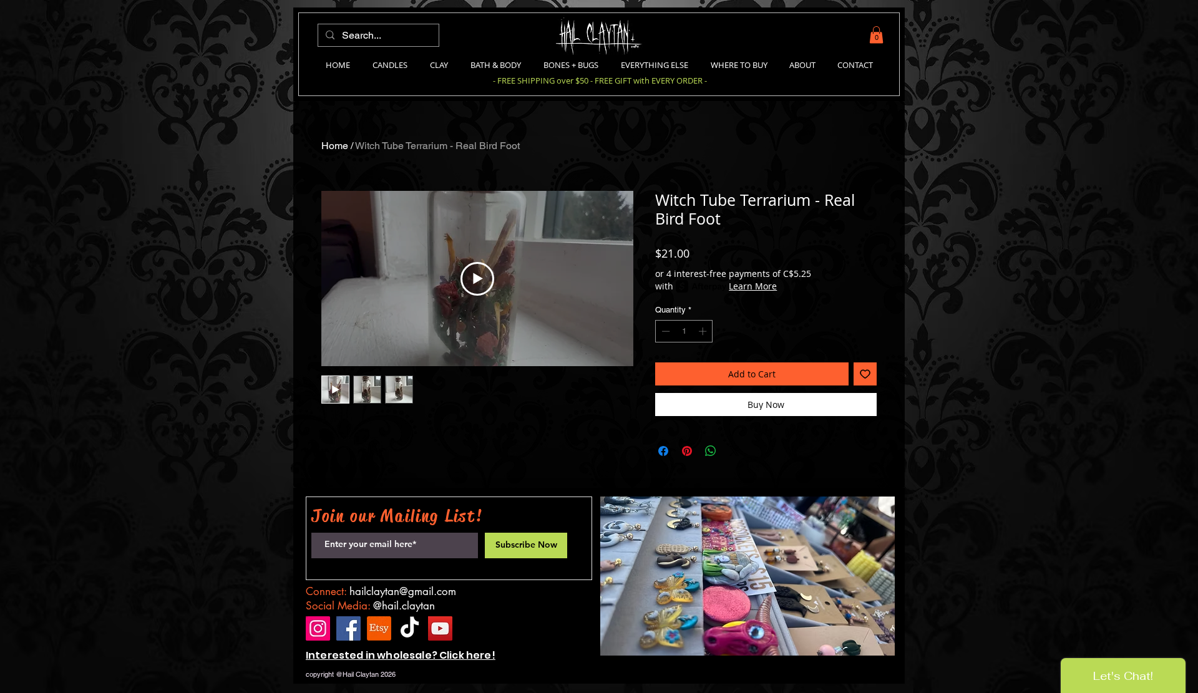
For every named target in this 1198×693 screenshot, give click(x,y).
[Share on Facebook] (663, 450)
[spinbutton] (684, 331)
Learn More (753, 286)
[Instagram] (318, 628)
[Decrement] (664, 331)
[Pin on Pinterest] (686, 450)
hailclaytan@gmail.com (402, 591)
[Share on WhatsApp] (710, 450)
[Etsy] (379, 628)
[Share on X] (734, 450)
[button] (876, 34)
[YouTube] (440, 628)
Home (334, 146)
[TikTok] (409, 628)
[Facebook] (348, 628)
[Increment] (703, 331)
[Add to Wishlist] (865, 373)
